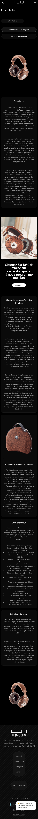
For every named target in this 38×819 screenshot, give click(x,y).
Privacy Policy (19, 814)
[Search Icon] (3, 3)
